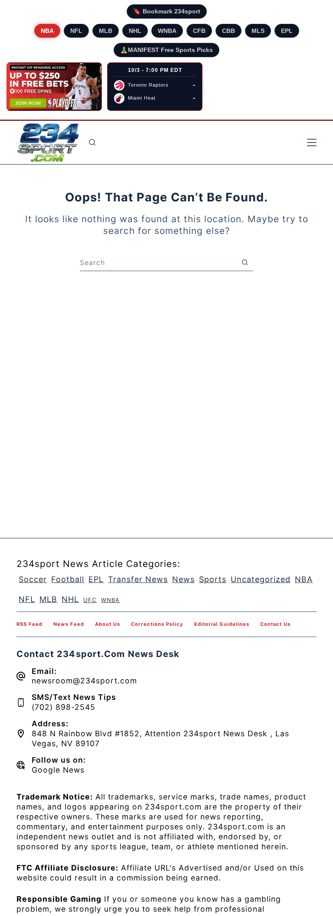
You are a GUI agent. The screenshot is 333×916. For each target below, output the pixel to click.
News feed (68, 624)
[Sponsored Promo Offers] (54, 86)
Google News (58, 769)
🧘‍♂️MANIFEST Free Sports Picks (166, 49)
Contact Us (275, 624)
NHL (135, 30)
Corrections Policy (157, 624)
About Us (107, 624)
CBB (228, 30)
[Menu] (312, 142)
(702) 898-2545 (63, 707)
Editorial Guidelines (221, 624)
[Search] (92, 142)
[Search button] (244, 262)
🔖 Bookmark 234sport (166, 11)
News (183, 579)
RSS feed (29, 624)
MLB (105, 30)
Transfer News (138, 579)
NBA (47, 30)
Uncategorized (261, 579)
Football (67, 579)
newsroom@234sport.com (84, 680)
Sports (212, 579)
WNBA (167, 30)
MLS (257, 30)
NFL (76, 30)
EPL (287, 30)
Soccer (33, 579)
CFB (199, 30)
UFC (90, 599)
